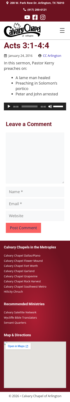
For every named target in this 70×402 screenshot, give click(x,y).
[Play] (9, 106)
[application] (35, 106)
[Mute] (50, 106)
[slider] (58, 106)
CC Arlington (52, 56)
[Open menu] (62, 30)
